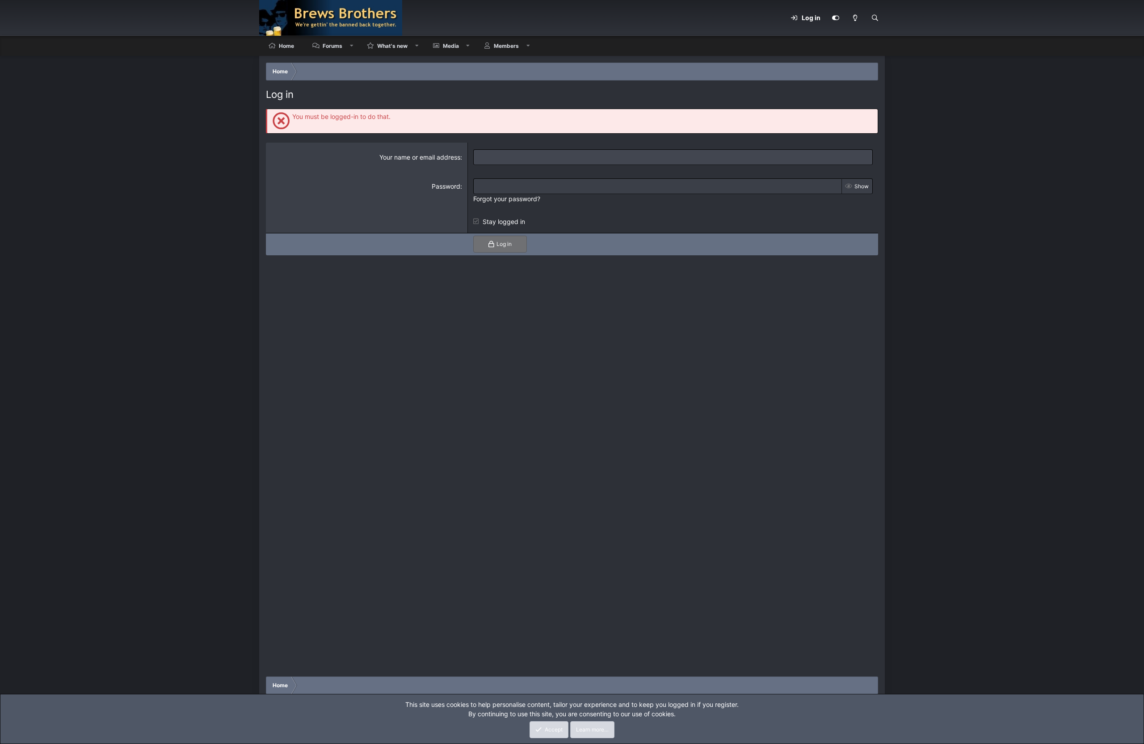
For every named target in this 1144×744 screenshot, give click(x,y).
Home (286, 45)
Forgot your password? (506, 199)
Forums (332, 45)
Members (506, 45)
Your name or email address (419, 157)
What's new (392, 45)
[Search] (875, 18)
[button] (351, 46)
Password (446, 186)
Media (451, 45)
